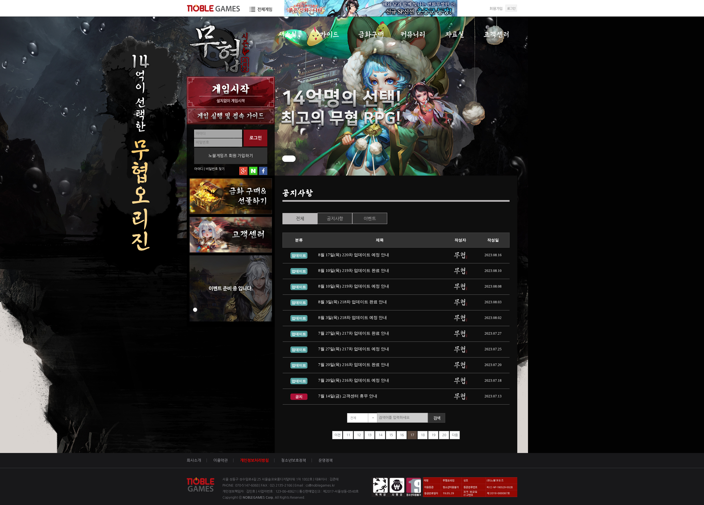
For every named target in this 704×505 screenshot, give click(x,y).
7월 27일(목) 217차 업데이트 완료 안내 (353, 333)
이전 (337, 435)
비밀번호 (212, 169)
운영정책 (325, 460)
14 (380, 435)
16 (402, 435)
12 (359, 435)
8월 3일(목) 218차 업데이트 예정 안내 (352, 317)
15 (391, 435)
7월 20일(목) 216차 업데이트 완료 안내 (353, 364)
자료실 (454, 35)
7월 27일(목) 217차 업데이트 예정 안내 (353, 349)
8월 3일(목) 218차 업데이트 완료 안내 (352, 302)
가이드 (329, 35)
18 (423, 435)
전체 (300, 219)
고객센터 (496, 35)
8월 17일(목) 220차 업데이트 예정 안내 (353, 255)
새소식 (287, 35)
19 (433, 435)
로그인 (511, 8)
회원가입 (496, 8)
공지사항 (335, 218)
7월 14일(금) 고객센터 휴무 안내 (347, 396)
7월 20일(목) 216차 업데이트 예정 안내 (353, 380)
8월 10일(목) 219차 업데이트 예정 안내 (353, 286)
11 (348, 435)
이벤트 (370, 218)
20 (444, 435)
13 (370, 435)
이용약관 (220, 460)
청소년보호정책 (293, 460)
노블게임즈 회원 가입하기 (230, 156)
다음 (455, 435)
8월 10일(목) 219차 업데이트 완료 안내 (353, 270)
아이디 (198, 169)
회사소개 (194, 460)
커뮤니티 (412, 35)
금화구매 (371, 35)
